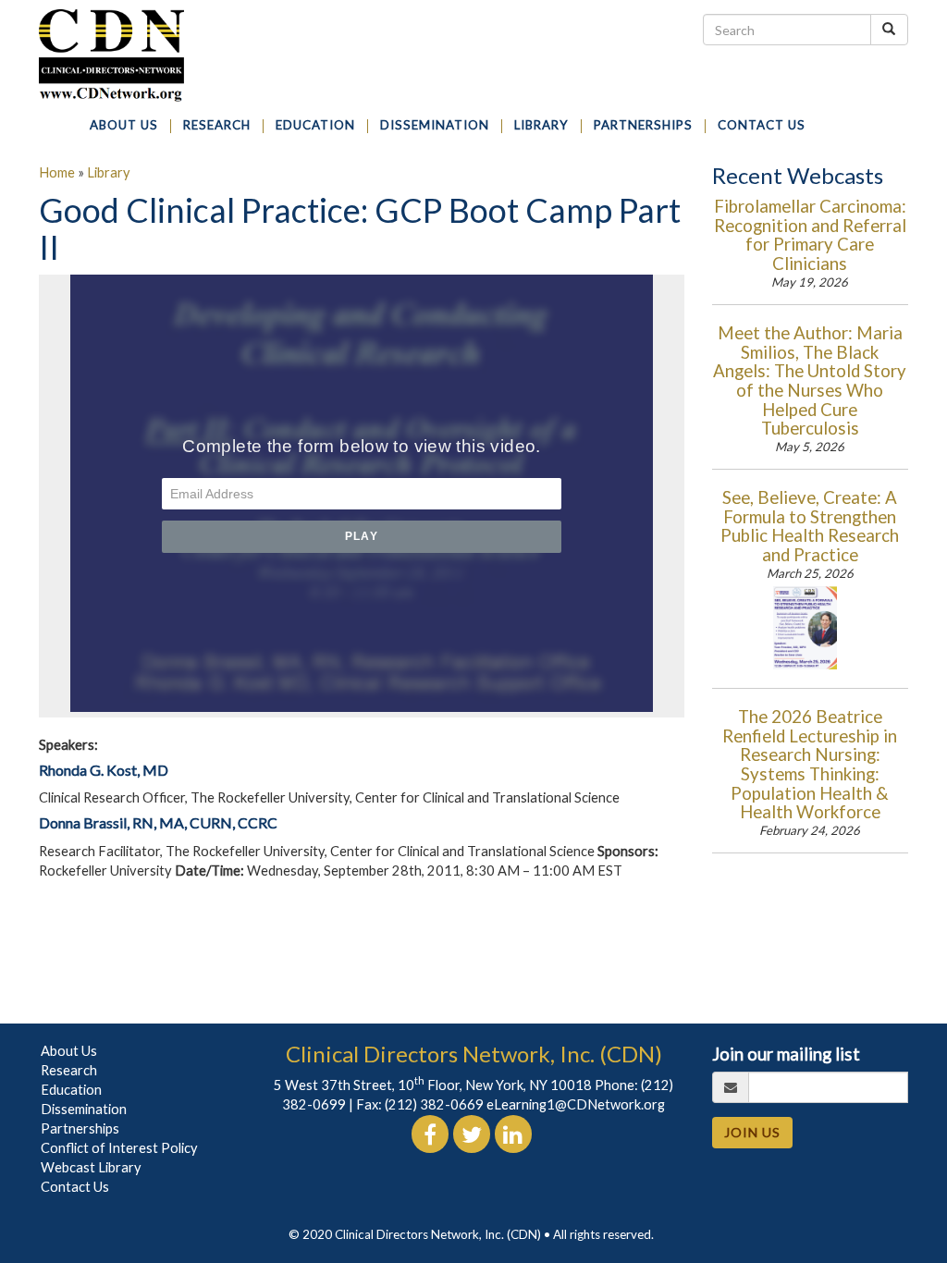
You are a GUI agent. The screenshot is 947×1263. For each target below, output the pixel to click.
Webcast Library (91, 1167)
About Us (69, 1051)
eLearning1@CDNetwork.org (575, 1104)
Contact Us (75, 1187)
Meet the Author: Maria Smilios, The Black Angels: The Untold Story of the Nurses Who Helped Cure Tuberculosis (809, 380)
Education (71, 1089)
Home (57, 172)
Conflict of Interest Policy (119, 1148)
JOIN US (752, 1132)
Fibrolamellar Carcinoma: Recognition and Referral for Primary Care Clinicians (810, 235)
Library (108, 172)
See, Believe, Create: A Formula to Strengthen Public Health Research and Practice (809, 526)
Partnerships (80, 1128)
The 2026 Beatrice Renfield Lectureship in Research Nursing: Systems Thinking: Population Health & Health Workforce (809, 764)
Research (69, 1070)
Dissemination (84, 1109)
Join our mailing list (786, 1054)
